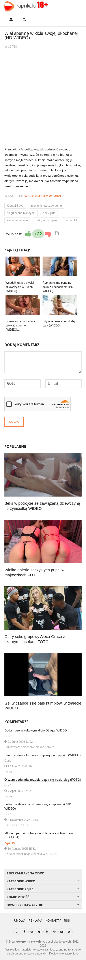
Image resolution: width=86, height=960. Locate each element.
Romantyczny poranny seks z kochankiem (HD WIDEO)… (58, 287)
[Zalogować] (11, 19)
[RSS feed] (69, 931)
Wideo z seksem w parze (43, 196)
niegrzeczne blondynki (21, 213)
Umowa (19, 920)
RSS (67, 920)
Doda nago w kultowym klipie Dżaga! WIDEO (35, 730)
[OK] (46, 931)
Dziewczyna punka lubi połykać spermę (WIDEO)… (20, 325)
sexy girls (49, 213)
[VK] (31, 931)
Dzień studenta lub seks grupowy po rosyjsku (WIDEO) (42, 755)
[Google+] (54, 931)
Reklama (35, 920)
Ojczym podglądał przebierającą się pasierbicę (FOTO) (42, 779)
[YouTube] (61, 931)
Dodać (14, 422)
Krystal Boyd (15, 205)
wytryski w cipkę (46, 220)
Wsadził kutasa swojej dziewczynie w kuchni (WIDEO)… (20, 287)
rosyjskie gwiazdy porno (46, 205)
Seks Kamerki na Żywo (25, 873)
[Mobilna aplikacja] (16, 931)
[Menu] (37, 19)
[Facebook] (24, 931)
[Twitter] (39, 931)
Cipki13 (9, 843)
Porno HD (70, 220)
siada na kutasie (17, 220)
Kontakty (53, 920)
